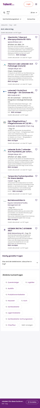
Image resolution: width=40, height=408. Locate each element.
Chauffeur (12, 325)
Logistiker (31, 282)
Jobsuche (4, 25)
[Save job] (36, 37)
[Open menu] (36, 4)
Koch (25, 301)
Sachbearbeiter (13, 307)
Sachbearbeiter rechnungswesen (20, 319)
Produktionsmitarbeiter (16, 295)
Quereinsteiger (13, 282)
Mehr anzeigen (21, 55)
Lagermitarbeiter (14, 313)
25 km (33, 13)
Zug (10, 25)
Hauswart (11, 301)
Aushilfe (11, 288)
